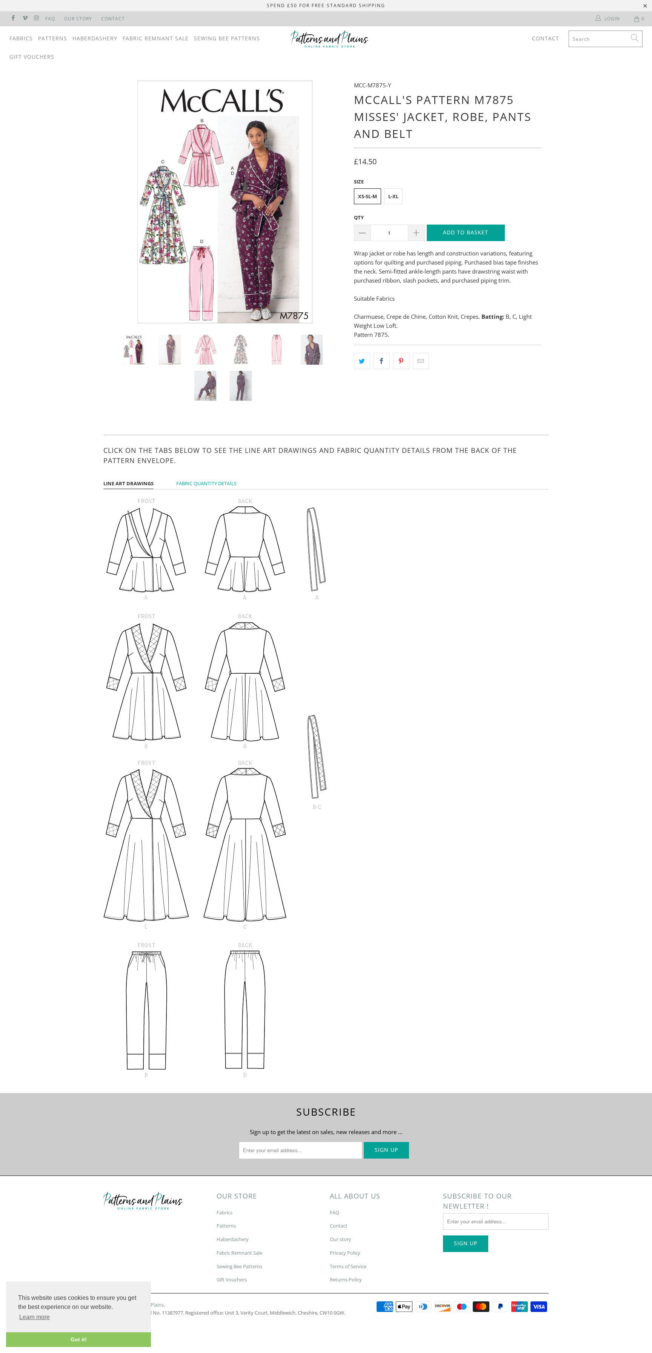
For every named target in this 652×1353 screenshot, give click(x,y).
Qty (359, 217)
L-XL (393, 196)
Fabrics (21, 38)
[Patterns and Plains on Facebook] (12, 18)
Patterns (52, 38)
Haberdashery (94, 38)
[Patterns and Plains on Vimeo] (24, 18)
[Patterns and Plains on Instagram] (36, 18)
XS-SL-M (367, 196)
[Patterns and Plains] (329, 39)
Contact (113, 18)
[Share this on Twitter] (362, 361)
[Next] (333, 202)
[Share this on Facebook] (382, 361)
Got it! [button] (79, 1339)
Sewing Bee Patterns (227, 38)
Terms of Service (348, 1266)
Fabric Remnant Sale (156, 38)
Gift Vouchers (31, 56)
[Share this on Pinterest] (401, 361)
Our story (340, 1239)
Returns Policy (346, 1279)
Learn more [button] (34, 1317)
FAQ (50, 18)
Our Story (78, 18)
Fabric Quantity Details (206, 483)
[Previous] (116, 202)
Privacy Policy (345, 1252)
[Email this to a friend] (421, 361)
